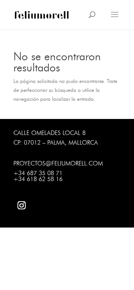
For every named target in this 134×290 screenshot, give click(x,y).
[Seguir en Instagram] (21, 205)
